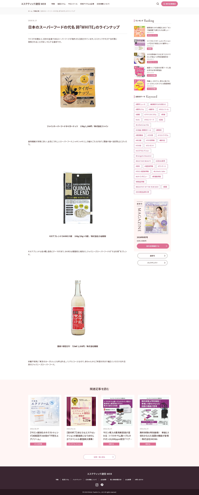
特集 (53, 4)
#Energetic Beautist (143, 156)
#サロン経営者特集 (142, 171)
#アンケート (162, 166)
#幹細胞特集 (156, 176)
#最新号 (151, 109)
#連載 (138, 114)
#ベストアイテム (163, 135)
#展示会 (162, 140)
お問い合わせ (139, 479)
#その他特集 (152, 75)
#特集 (163, 114)
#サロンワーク (149, 120)
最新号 (152, 256)
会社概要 (103, 479)
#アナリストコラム (150, 114)
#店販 (150, 49)
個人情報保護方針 (115, 479)
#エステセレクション (142, 151)
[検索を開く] (158, 3)
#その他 (150, 135)
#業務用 (158, 130)
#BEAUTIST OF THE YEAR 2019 (147, 187)
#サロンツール (152, 35)
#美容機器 (139, 135)
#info (138, 120)
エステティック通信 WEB (33, 3)
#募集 (165, 187)
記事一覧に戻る (99, 457)
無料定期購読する (152, 246)
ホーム (30, 11)
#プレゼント (150, 145)
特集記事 (36, 11)
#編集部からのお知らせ (158, 104)
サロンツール (73, 4)
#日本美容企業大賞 (142, 192)
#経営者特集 (149, 166)
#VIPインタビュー (141, 176)
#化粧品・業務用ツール (143, 130)
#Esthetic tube (159, 171)
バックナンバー (152, 263)
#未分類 (138, 140)
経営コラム (61, 4)
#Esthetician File (142, 125)
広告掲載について (103, 4)
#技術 (138, 166)
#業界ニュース (140, 104)
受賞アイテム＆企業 (87, 4)
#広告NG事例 (160, 161)
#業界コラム (140, 109)
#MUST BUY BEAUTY (143, 161)
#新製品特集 (140, 182)
